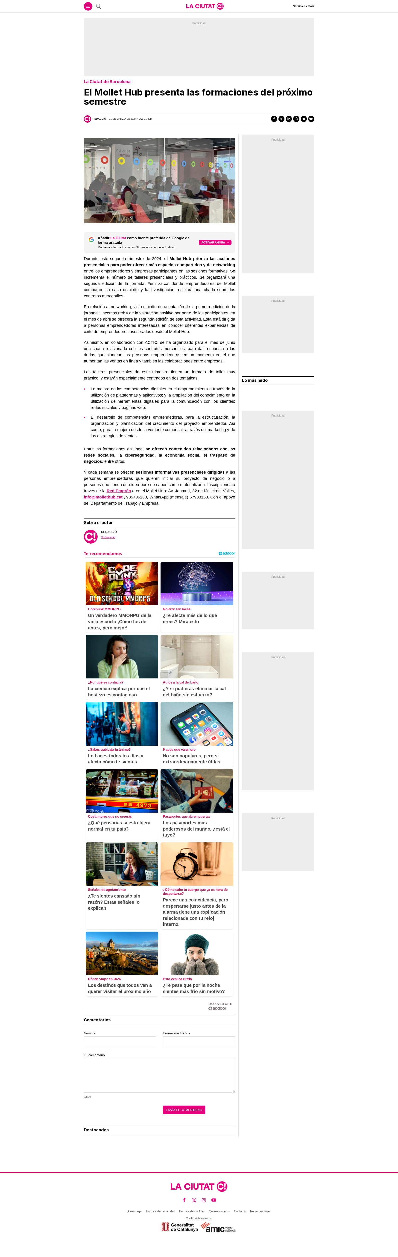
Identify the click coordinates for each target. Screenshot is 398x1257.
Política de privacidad (160, 1211)
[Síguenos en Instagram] (203, 1200)
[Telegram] (304, 119)
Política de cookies (192, 1211)
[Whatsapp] (296, 119)
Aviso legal (134, 1211)
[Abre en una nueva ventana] (180, 1226)
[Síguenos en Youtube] (213, 1200)
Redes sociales (260, 1211)
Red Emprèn (119, 491)
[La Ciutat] (205, 6)
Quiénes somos (219, 1211)
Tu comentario (94, 1055)
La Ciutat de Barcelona (107, 81)
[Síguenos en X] (194, 1200)
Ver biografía (108, 537)
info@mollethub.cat (103, 497)
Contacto (240, 1211)
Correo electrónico (176, 1033)
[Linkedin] (289, 119)
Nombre (90, 1033)
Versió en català (303, 6)
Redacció (99, 118)
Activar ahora (213, 242)
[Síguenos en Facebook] (184, 1200)
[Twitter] (281, 119)
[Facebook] (274, 119)
